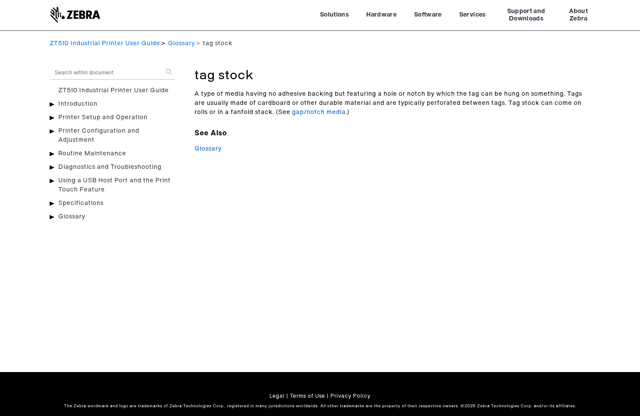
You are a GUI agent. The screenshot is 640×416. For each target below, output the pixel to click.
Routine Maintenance (92, 154)
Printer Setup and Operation (103, 117)
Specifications (81, 203)
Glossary (181, 43)
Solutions (334, 15)
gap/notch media (319, 112)
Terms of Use (307, 396)
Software (428, 15)
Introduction (78, 104)
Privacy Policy (350, 396)
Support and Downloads (526, 15)
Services (472, 15)
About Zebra (578, 15)
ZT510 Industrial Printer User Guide (105, 43)
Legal (277, 396)
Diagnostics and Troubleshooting (110, 167)
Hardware (381, 15)
